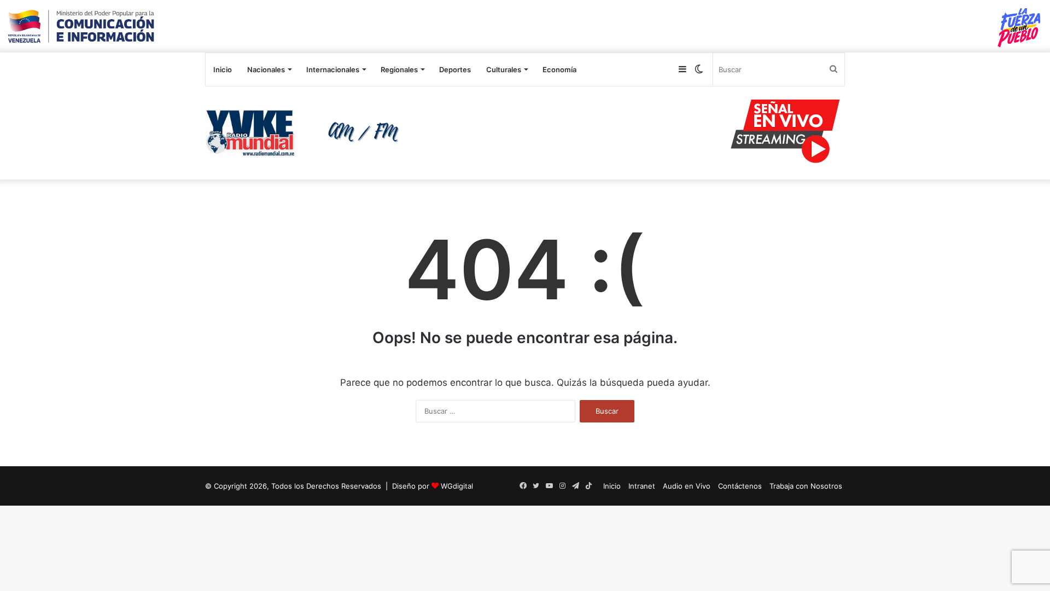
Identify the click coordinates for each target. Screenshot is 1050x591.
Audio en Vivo (686, 486)
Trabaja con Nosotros (805, 486)
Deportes (455, 69)
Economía (559, 69)
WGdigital (457, 486)
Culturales (503, 69)
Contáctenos (740, 486)
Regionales (399, 69)
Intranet (641, 486)
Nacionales (266, 69)
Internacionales (332, 69)
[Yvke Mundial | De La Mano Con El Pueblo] (306, 133)
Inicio (222, 69)
